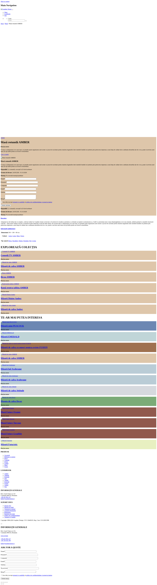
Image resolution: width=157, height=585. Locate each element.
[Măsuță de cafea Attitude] (8, 386)
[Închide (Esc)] (1, 582)
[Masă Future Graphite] (8, 430)
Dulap (6, 462)
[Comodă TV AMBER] (8, 251)
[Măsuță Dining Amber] (8, 294)
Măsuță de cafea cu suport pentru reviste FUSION (24, 347)
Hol (30, 241)
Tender (6, 480)
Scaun (6, 466)
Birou (10, 241)
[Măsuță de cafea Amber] (8, 305)
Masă (6, 23)
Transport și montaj (9, 509)
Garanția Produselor (10, 510)
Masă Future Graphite (11, 433)
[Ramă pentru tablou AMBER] (10, 284)
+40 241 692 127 (6, 497)
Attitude (6, 475)
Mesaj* (3, 199)
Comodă (6, 460)
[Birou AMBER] (6, 273)
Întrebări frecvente (9, 514)
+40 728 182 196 (6, 540)
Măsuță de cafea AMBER (12, 266)
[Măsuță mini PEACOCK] (9, 322)
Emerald (6, 477)
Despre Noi (7, 506)
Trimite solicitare (5, 205)
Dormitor (26, 241)
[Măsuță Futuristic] (6, 440)
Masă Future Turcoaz (11, 423)
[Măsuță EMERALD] (7, 333)
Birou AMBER (8, 277)
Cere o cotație (5, 154)
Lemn (14, 236)
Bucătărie (15, 241)
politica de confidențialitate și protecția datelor (39, 202)
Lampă (6, 463)
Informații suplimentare (8, 228)
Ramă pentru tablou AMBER (14, 287)
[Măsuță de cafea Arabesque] (9, 376)
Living (34, 241)
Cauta (9, 18)
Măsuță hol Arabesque (11, 369)
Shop (5, 12)
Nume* (3, 179)
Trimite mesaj (5, 578)
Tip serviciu (4, 568)
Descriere (4, 218)
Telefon (3, 192)
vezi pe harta (4, 536)
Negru (22, 236)
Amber (3, 138)
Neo (5, 478)
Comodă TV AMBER (11, 255)
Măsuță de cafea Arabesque (13, 380)
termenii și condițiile (18, 202)
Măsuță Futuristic (9, 444)
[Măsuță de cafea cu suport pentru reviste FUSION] (16, 343)
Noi (5, 15)
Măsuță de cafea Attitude (12, 390)
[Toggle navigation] (12, 9)
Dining (21, 241)
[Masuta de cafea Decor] (8, 397)
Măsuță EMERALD (10, 336)
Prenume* (4, 182)
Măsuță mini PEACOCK (12, 326)
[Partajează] (3, 582)
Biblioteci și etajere (9, 457)
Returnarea (7, 512)
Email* (3, 189)
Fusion (6, 483)
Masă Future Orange (10, 412)
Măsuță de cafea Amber (12, 309)
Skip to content (5, 1)
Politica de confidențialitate (12, 515)
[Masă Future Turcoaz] (7, 419)
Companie (4, 185)
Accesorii (7, 455)
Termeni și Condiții (9, 517)
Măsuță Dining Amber (11, 298)
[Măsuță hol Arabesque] (8, 365)
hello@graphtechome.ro (8, 499)
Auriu (10, 236)
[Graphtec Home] (6, 9)
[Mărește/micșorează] (7, 582)
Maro (18, 236)
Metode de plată (9, 507)
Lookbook (7, 14)
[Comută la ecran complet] (5, 582)
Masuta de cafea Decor (11, 401)
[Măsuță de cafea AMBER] (9, 262)
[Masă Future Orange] (7, 408)
